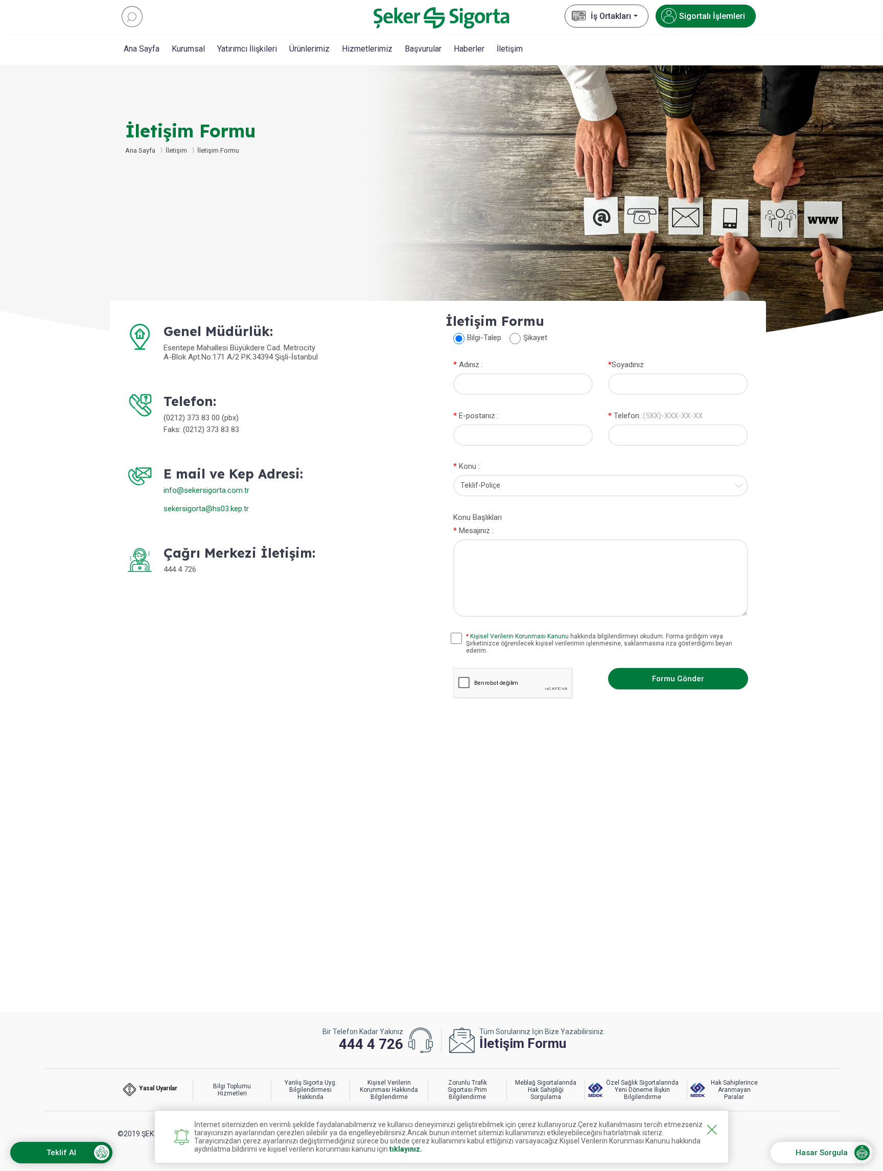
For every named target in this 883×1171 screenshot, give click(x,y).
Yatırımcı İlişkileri (247, 49)
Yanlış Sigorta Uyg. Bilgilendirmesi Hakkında (311, 1090)
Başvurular (423, 49)
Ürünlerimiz (309, 49)
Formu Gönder (678, 678)
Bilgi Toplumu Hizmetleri (232, 1090)
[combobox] (600, 485)
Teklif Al (61, 1152)
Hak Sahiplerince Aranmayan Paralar (734, 1090)
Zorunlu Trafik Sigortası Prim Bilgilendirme (467, 1090)
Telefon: (655, 415)
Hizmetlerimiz (367, 49)
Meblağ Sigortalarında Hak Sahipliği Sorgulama (545, 1090)
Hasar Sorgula (822, 1152)
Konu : (466, 466)
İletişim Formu (218, 150)
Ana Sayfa (141, 49)
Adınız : (468, 364)
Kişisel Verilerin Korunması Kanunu (519, 636)
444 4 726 (371, 1044)
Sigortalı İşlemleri (712, 16)
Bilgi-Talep (484, 337)
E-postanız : (476, 415)
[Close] (712, 1130)
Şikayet (535, 337)
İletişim (510, 49)
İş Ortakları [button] (611, 16)
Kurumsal (188, 49)
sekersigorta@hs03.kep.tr (206, 508)
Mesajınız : (473, 530)
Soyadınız (626, 364)
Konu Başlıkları (477, 517)
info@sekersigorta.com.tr (206, 490)
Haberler (469, 49)
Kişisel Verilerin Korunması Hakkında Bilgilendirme (389, 1090)
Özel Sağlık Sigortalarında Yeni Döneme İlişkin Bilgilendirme (642, 1090)
